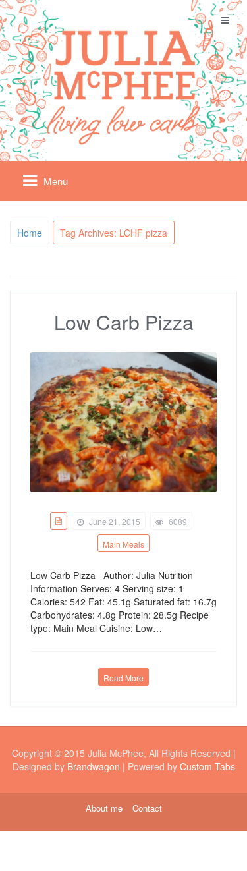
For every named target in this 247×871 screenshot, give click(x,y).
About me (104, 808)
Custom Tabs (207, 766)
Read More (123, 677)
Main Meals (123, 543)
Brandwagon (93, 766)
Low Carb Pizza (124, 322)
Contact (147, 808)
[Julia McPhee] (123, 75)
